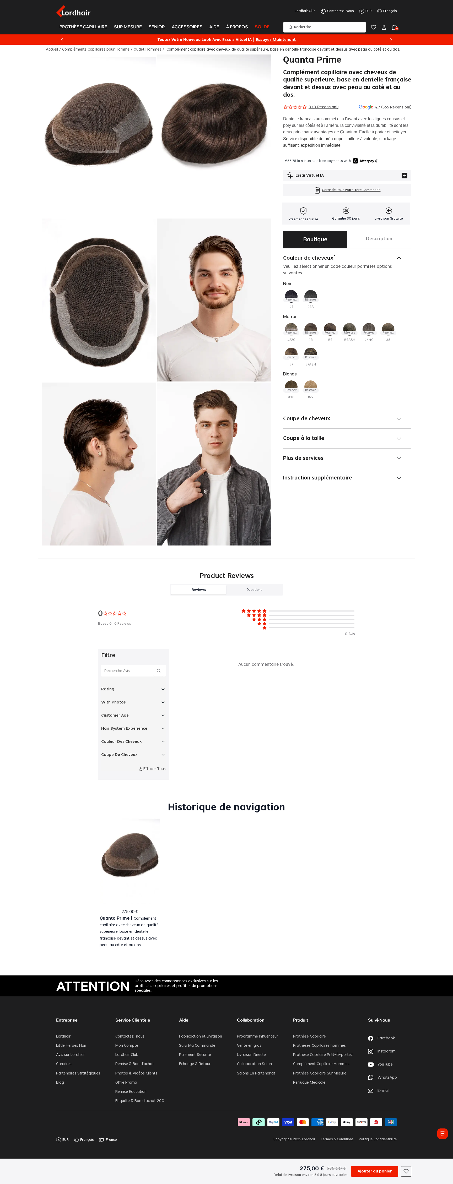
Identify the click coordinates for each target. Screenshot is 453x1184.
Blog (60, 1083)
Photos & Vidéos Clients (136, 1073)
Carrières (64, 1064)
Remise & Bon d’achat (134, 1064)
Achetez (285, 40)
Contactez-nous (129, 1036)
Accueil (52, 49)
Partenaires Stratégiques (78, 1073)
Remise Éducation (131, 1092)
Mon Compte (126, 1046)
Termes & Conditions (337, 1139)
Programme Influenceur (257, 1036)
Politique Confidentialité (378, 1139)
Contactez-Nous (340, 11)
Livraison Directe (251, 1055)
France (111, 1140)
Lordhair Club (305, 11)
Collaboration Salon (254, 1064)
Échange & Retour (195, 1064)
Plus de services (303, 458)
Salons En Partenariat (256, 1073)
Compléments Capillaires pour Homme (96, 49)
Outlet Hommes (147, 49)
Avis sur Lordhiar (70, 1055)
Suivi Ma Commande (197, 1046)
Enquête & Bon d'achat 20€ (139, 1101)
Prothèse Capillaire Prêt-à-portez (323, 1055)
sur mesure (128, 26)
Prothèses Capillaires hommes (319, 1046)
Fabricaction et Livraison (200, 1036)
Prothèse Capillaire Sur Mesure (319, 1073)
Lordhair (63, 1036)
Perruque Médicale (309, 1083)
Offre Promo (126, 1083)
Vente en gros (249, 1046)
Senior (157, 26)
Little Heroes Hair (71, 1046)
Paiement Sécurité (195, 1055)
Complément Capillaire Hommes (321, 1064)
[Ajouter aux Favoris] (406, 1171)
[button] (62, 40)
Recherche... (304, 27)
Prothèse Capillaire (309, 1036)
